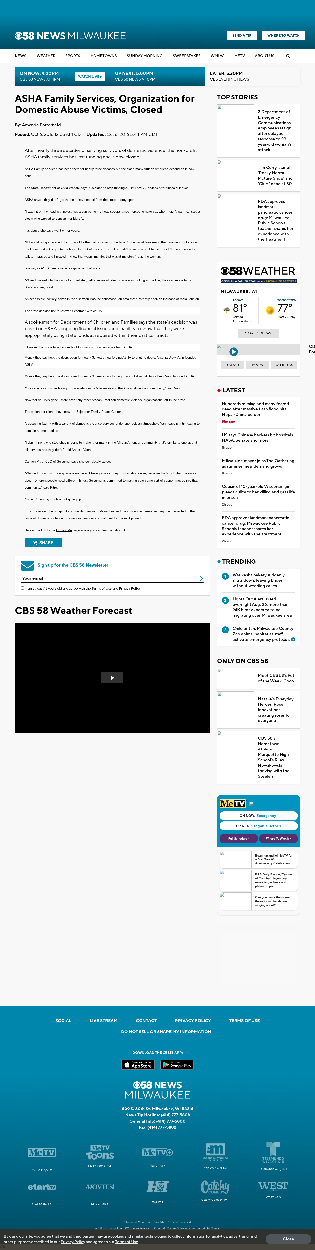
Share (46, 543)
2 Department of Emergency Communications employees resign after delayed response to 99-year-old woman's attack (275, 131)
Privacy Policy (130, 588)
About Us (264, 56)
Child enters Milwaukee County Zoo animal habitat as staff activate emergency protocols (263, 634)
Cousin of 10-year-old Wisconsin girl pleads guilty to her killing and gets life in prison (258, 492)
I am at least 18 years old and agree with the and (83, 588)
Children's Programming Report (186, 1228)
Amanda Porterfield (41, 125)
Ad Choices (213, 1228)
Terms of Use (102, 588)
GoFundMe (64, 530)
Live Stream (104, 1021)
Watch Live (89, 77)
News (20, 56)
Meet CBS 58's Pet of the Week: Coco (276, 678)
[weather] (226, 310)
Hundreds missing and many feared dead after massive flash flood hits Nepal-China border (255, 409)
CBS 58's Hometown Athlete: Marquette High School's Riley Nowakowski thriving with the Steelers (274, 757)
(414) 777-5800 (171, 1121)
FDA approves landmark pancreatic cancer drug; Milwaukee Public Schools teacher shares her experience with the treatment (275, 220)
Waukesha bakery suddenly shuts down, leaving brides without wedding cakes (259, 580)
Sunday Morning (145, 56)
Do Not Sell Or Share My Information (166, 1032)
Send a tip (242, 35)
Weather (46, 56)
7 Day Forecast (258, 333)
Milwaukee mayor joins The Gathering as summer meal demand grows (258, 463)
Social (63, 1021)
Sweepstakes (187, 56)
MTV (239, 56)
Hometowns (104, 56)
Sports (72, 56)
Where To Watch (283, 35)
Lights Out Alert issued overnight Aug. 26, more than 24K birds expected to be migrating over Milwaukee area (262, 607)
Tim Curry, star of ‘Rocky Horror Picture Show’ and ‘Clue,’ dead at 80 (275, 176)
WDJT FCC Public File (108, 1228)
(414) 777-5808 (175, 1115)
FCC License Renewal (136, 1228)
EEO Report (158, 1228)
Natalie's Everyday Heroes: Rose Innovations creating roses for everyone (276, 709)
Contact (146, 1021)
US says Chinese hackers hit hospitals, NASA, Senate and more (258, 437)
